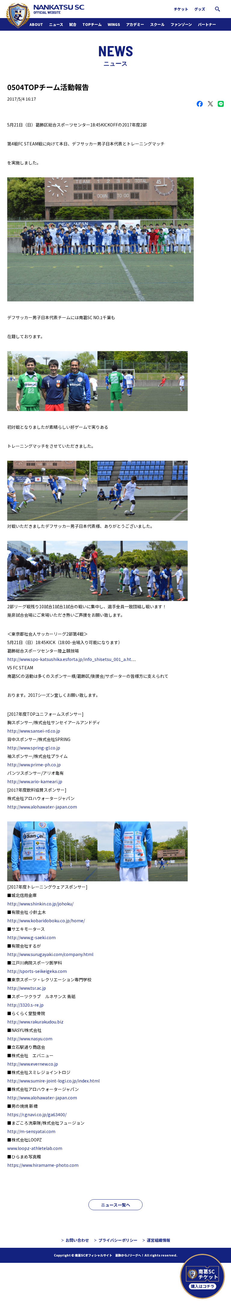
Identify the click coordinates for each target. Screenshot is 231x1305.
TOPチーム (92, 24)
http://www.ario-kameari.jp (34, 781)
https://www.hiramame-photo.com (43, 1165)
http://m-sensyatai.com (31, 1131)
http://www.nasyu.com (29, 1039)
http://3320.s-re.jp (25, 1005)
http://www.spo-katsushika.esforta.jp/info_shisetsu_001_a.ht (69, 659)
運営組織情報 (158, 1240)
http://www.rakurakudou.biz (35, 1022)
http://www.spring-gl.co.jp (33, 748)
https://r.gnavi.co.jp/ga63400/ (36, 1114)
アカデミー (135, 24)
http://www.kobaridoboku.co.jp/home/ (46, 920)
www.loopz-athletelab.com (34, 1148)
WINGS (114, 24)
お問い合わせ (77, 1240)
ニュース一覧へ (115, 1205)
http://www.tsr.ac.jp (26, 988)
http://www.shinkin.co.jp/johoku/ (40, 904)
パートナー (207, 24)
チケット (181, 8)
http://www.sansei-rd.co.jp (33, 731)
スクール (157, 24)
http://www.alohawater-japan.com (42, 807)
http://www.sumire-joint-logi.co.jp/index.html (53, 1081)
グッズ (199, 8)
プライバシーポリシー (117, 1240)
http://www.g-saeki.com (31, 937)
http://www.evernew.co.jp (32, 1064)
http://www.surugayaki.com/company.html (50, 954)
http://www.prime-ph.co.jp (34, 765)
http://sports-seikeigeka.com (37, 971)
